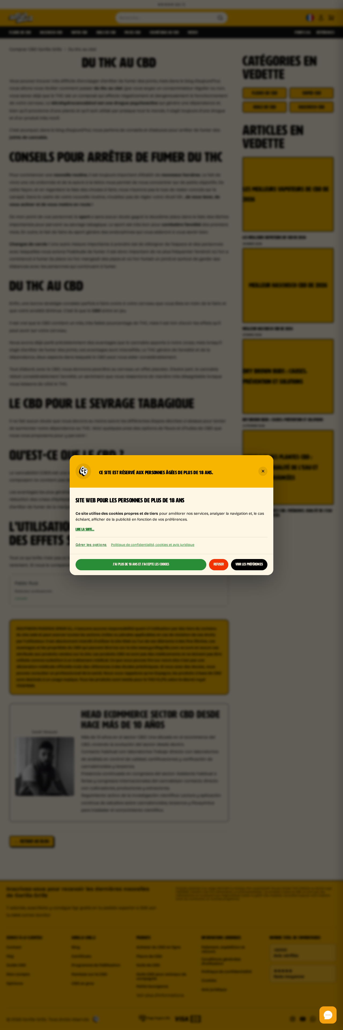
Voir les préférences (249, 564)
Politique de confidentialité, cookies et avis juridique (152, 544)
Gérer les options (91, 544)
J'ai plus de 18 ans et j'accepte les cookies (141, 564)
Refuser (219, 564)
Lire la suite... (85, 529)
